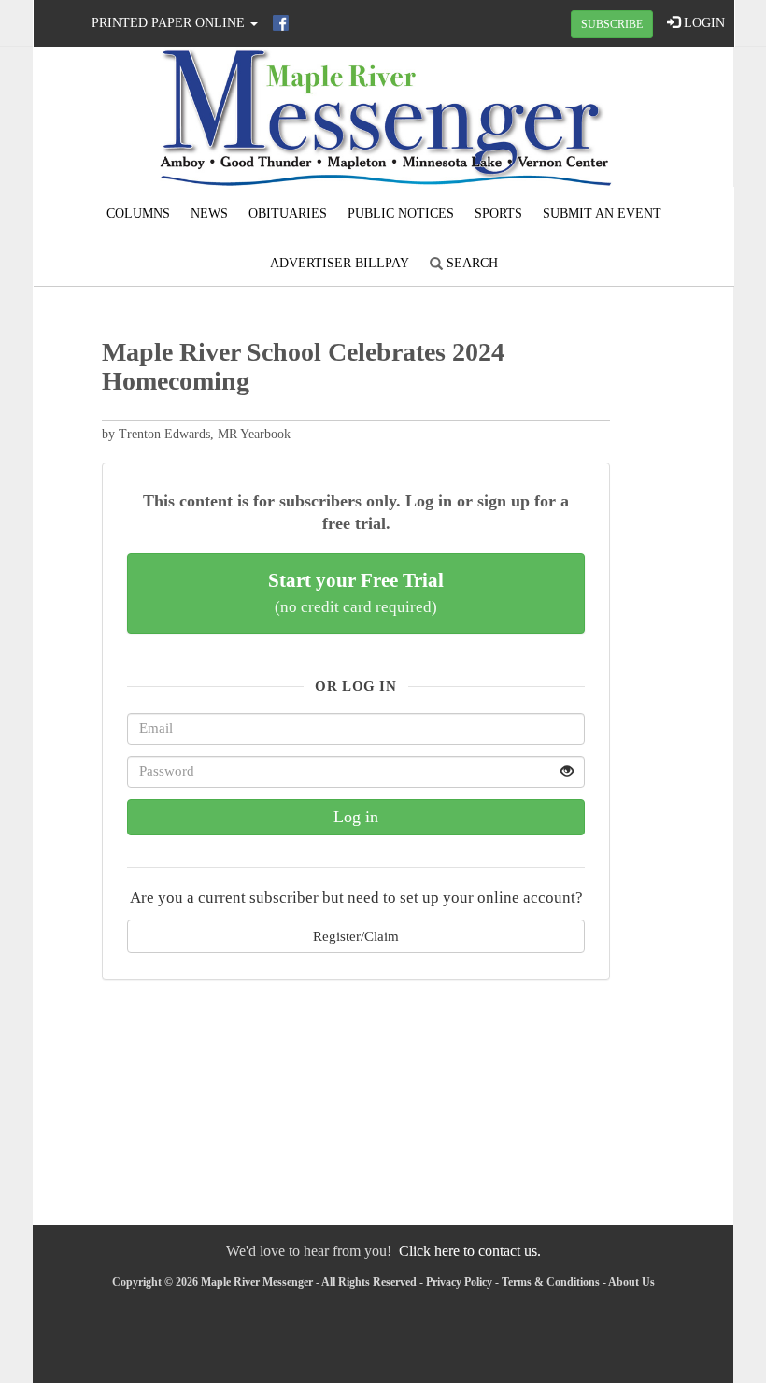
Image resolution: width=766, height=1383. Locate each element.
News (209, 214)
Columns (138, 214)
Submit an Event (602, 214)
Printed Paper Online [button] (170, 23)
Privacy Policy (459, 1282)
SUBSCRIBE (612, 24)
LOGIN (702, 23)
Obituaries (287, 214)
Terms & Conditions (551, 1282)
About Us (631, 1282)
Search (470, 263)
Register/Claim (356, 936)
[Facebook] (280, 23)
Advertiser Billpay (339, 263)
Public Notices (401, 214)
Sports (498, 214)
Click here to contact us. (470, 1251)
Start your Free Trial (356, 592)
